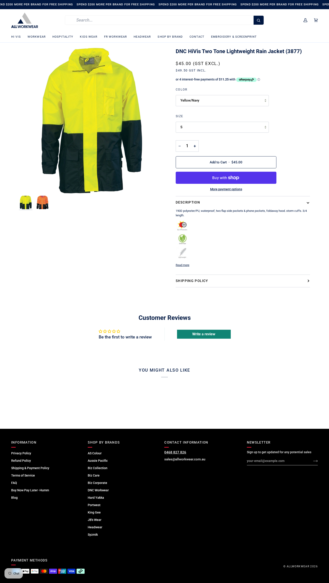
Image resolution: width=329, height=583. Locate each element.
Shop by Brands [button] (104, 442)
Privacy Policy (21, 453)
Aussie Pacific (98, 460)
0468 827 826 (175, 452)
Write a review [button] (203, 334)
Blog (14, 497)
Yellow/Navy (189, 100)
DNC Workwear (98, 490)
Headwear (95, 527)
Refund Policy (21, 460)
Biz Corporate (97, 483)
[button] (17, 37)
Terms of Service (23, 475)
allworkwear (298, 566)
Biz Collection (97, 468)
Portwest (94, 505)
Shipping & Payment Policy (30, 468)
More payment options (226, 189)
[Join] (312, 460)
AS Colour (95, 453)
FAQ (14, 483)
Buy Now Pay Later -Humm (30, 490)
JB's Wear (94, 520)
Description (188, 202)
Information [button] (23, 442)
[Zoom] (91, 120)
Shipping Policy (192, 281)
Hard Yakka (96, 497)
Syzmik (93, 534)
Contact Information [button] (186, 442)
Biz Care (94, 475)
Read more (182, 265)
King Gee (94, 512)
